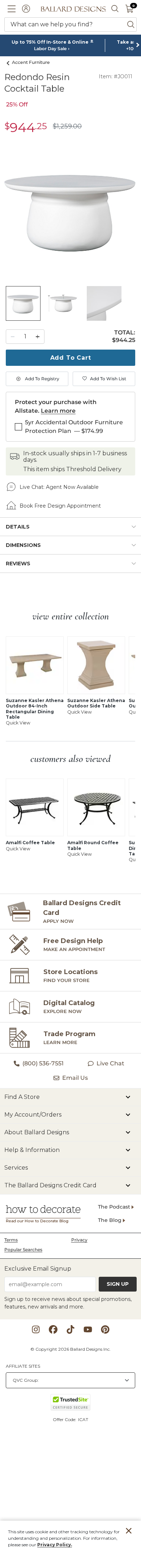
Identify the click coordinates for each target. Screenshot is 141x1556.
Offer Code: (65, 1419)
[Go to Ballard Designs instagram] (35, 1329)
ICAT (83, 1419)
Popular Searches (23, 1249)
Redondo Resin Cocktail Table (37, 83)
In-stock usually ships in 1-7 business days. (75, 456)
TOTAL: (124, 332)
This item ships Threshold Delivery (72, 469)
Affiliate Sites (23, 1366)
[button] (11, 8)
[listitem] (23, 303)
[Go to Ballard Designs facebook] (53, 1329)
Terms (11, 1239)
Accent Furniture (31, 62)
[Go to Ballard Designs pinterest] (105, 1329)
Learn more (58, 410)
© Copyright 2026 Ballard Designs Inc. (70, 1349)
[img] (70, 210)
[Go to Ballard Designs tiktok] (70, 1329)
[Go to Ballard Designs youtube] (88, 1329)
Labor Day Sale (50, 49)
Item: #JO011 (115, 76)
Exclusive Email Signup (37, 1268)
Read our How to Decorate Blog (37, 1221)
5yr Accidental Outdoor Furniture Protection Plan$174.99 (74, 426)
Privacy (79, 1239)
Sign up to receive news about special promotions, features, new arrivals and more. (68, 1303)
